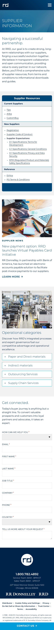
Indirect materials (20, 365)
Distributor (7, 603)
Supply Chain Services (23, 383)
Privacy (46, 603)
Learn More (11, 276)
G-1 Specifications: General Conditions (28, 149)
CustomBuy (13, 118)
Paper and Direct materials (26, 356)
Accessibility (31, 609)
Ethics (10, 175)
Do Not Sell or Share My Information (18, 606)
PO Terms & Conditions (18, 179)
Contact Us (25, 625)
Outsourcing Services (23, 374)
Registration (13, 130)
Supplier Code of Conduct (20, 134)
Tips (9, 110)
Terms (20, 609)
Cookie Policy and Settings (27, 603)
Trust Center (43, 606)
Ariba (9, 114)
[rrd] (6, 5)
